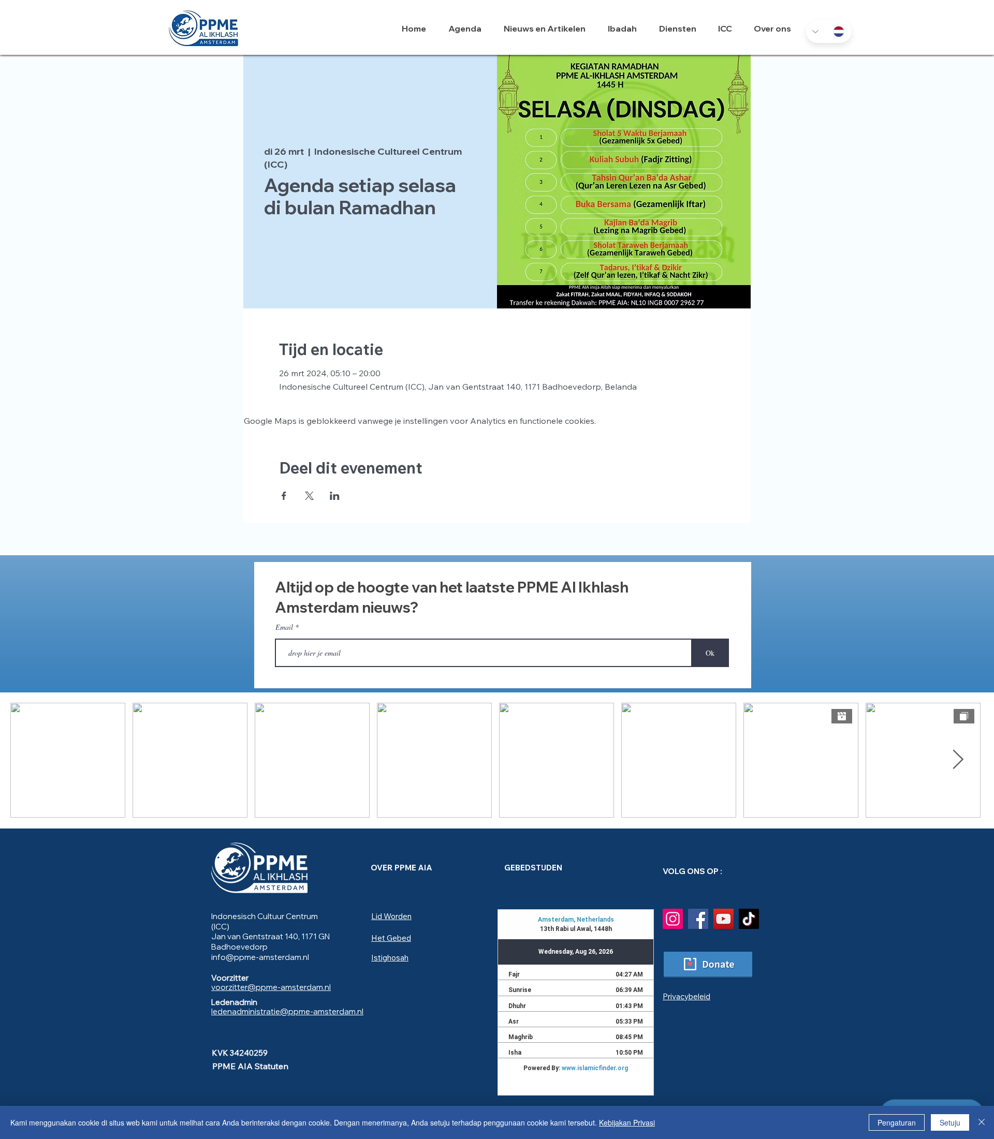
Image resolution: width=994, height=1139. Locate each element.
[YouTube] (723, 919)
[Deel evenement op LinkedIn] (335, 496)
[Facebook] (698, 919)
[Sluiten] (981, 1122)
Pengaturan (897, 1122)
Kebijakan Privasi (627, 1122)
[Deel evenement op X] (309, 496)
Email (284, 627)
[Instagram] (673, 919)
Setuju (950, 1122)
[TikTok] (749, 919)
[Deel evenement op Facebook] (284, 496)
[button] (625, 28)
